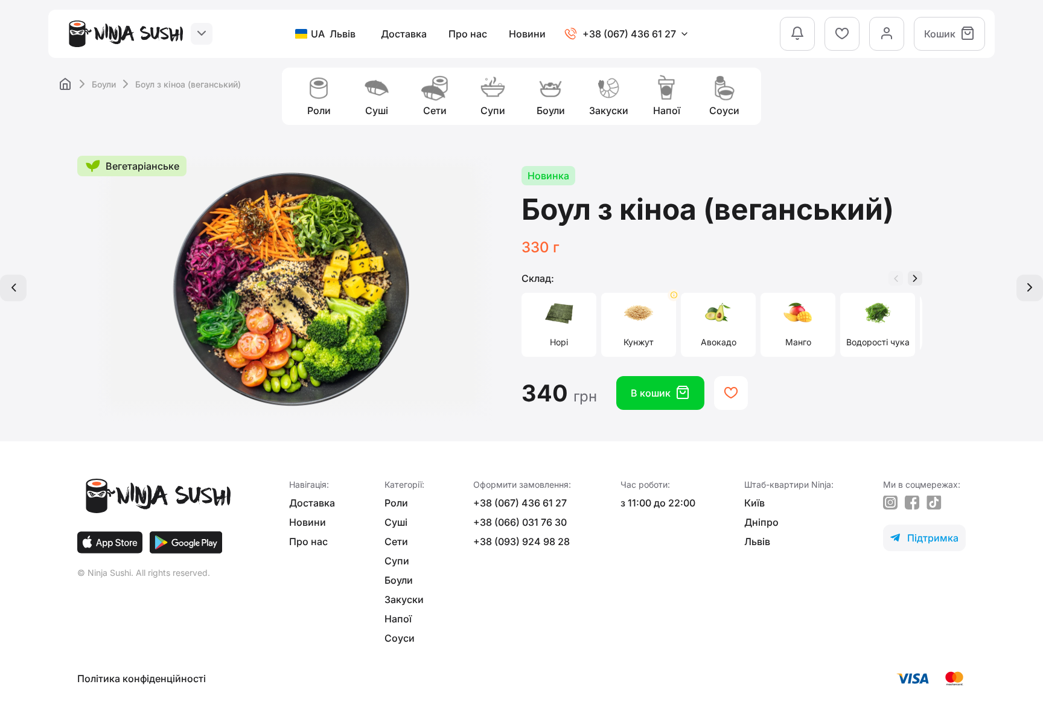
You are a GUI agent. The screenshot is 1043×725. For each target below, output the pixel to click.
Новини (527, 34)
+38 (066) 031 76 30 (520, 522)
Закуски (404, 599)
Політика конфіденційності (141, 678)
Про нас (467, 34)
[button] (915, 278)
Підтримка (924, 538)
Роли (396, 503)
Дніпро (761, 522)
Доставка (404, 34)
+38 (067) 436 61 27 (520, 503)
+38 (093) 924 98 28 (521, 541)
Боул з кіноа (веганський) (188, 84)
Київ (754, 503)
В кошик (660, 392)
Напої (398, 619)
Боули (104, 84)
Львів (757, 541)
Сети (396, 541)
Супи (396, 561)
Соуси (399, 638)
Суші (395, 522)
